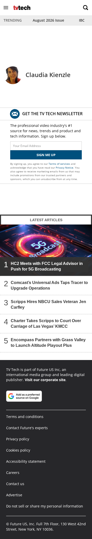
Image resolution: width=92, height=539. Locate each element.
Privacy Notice (64, 167)
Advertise (14, 494)
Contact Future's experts (27, 427)
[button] (6, 7)
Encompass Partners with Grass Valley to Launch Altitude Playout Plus (48, 343)
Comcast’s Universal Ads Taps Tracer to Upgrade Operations (49, 285)
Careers (12, 472)
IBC (82, 20)
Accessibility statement (25, 461)
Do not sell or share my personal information (44, 506)
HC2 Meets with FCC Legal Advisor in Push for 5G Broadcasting (47, 266)
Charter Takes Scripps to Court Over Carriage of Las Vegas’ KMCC (46, 323)
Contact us (15, 483)
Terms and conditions (24, 416)
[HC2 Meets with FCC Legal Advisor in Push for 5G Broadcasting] (46, 250)
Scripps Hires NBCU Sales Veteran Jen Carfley (48, 304)
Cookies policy (18, 450)
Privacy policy (17, 439)
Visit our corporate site (45, 379)
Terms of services (60, 164)
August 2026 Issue (48, 20)
